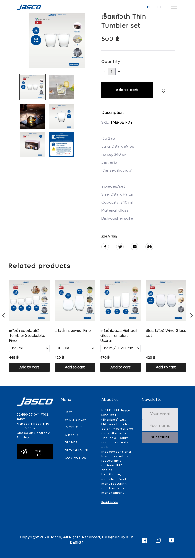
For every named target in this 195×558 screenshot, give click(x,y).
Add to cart (29, 367)
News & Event (77, 450)
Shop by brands (72, 438)
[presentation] (3, 315)
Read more (109, 502)
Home (70, 412)
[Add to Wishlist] (163, 90)
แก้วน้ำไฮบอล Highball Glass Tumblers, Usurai (118, 335)
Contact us (75, 458)
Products (74, 427)
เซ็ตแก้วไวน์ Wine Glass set (166, 333)
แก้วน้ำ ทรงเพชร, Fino (73, 330)
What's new (75, 420)
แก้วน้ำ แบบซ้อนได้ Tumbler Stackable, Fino (27, 335)
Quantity (110, 61)
